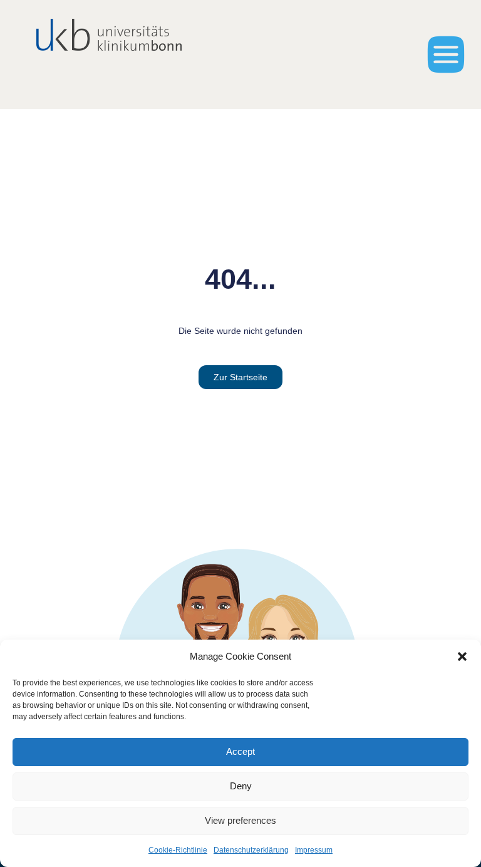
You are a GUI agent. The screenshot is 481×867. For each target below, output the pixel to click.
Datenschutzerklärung (251, 850)
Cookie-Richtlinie (177, 850)
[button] (462, 656)
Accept (240, 751)
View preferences (240, 820)
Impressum (314, 850)
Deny (241, 786)
